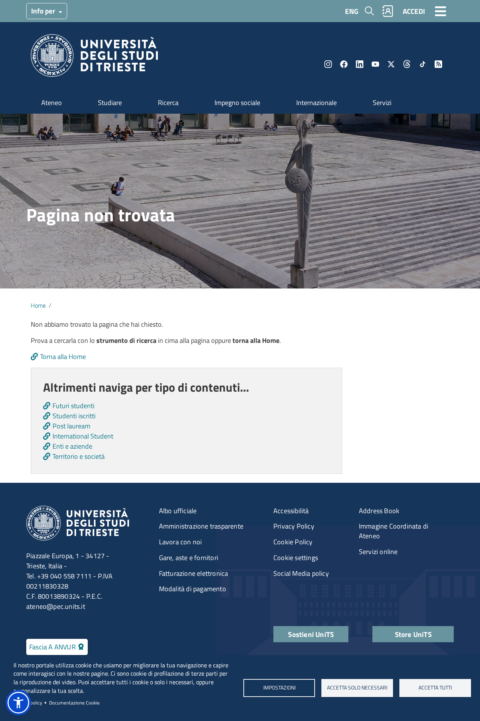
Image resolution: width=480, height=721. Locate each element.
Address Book (379, 511)
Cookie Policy (293, 542)
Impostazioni (279, 687)
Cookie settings (295, 558)
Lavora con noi (180, 542)
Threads (407, 64)
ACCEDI (414, 11)
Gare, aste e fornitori (188, 558)
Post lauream (71, 426)
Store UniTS (413, 634)
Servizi (382, 103)
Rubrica (388, 11)
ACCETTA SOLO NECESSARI (357, 687)
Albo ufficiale (178, 511)
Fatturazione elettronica (193, 573)
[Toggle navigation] (441, 11)
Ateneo (51, 103)
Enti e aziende (72, 446)
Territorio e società (78, 456)
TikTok (423, 64)
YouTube (375, 64)
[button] (18, 702)
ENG (351, 11)
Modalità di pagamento (192, 589)
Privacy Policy (293, 526)
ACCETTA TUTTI (435, 687)
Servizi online (378, 552)
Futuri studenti (73, 406)
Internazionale (316, 103)
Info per (44, 10)
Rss (438, 64)
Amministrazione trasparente (201, 526)
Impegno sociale (237, 103)
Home (38, 305)
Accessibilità (291, 511)
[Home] (94, 58)
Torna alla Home (63, 356)
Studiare (110, 103)
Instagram (328, 64)
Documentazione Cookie (74, 702)
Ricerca (168, 103)
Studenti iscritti (74, 416)
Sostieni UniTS (311, 634)
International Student (82, 436)
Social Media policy (301, 573)
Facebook (344, 64)
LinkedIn (359, 64)
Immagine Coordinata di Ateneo (393, 531)
